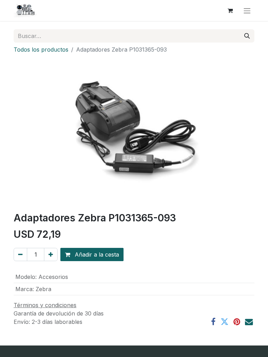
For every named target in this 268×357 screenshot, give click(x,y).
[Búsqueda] (247, 36)
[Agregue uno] (51, 254)
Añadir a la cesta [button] (96, 254)
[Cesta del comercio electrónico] (230, 10)
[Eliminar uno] (20, 254)
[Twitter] (225, 322)
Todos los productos (41, 49)
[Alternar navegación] (247, 10)
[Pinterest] (236, 322)
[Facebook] (213, 322)
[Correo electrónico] (249, 322)
